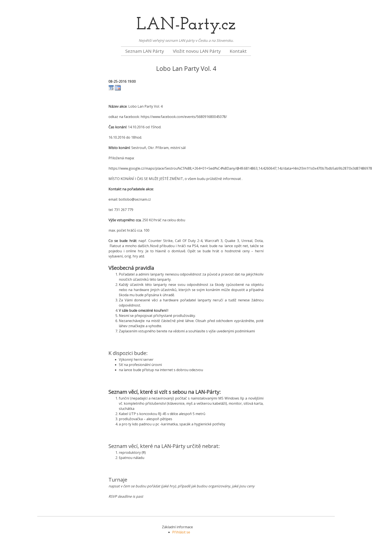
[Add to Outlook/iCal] (118, 89)
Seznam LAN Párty (144, 51)
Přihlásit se (181, 532)
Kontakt (238, 51)
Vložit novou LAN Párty (197, 51)
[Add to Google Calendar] (111, 89)
